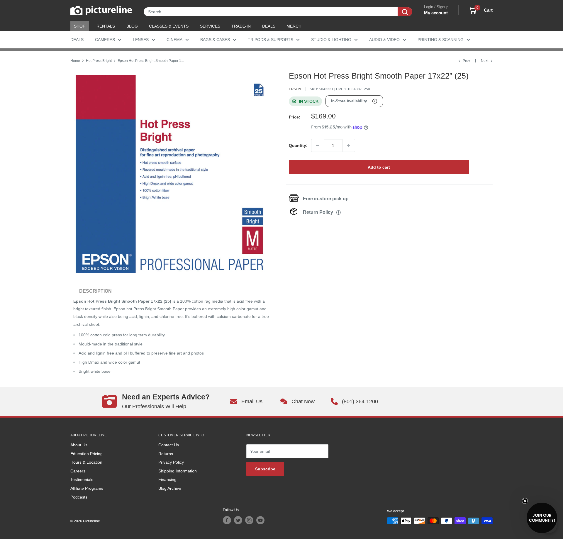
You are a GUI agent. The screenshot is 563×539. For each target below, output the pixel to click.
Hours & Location (86, 462)
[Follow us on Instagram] (249, 520)
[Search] (405, 11)
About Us (78, 445)
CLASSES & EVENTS (169, 26)
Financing (167, 479)
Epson (295, 89)
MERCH (293, 26)
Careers (77, 471)
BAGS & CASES (215, 39)
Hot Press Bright (99, 61)
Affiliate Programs (86, 488)
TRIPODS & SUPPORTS (270, 39)
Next (484, 61)
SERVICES (210, 26)
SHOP (79, 26)
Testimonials (81, 479)
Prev (466, 61)
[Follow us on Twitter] (238, 520)
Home (75, 61)
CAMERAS (105, 39)
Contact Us (168, 445)
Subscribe (265, 469)
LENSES (141, 39)
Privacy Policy (171, 462)
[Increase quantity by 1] (348, 145)
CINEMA (174, 39)
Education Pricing (86, 453)
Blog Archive (169, 488)
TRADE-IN (241, 26)
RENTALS (105, 26)
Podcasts (78, 497)
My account (436, 12)
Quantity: (298, 145)
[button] (542, 518)
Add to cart (379, 167)
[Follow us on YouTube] (260, 520)
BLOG (132, 26)
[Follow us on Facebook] (227, 520)
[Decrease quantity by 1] (317, 145)
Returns (165, 453)
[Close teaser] (525, 501)
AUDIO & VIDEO (384, 39)
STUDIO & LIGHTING (331, 39)
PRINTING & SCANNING (441, 39)
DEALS (268, 26)
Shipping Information (177, 471)
